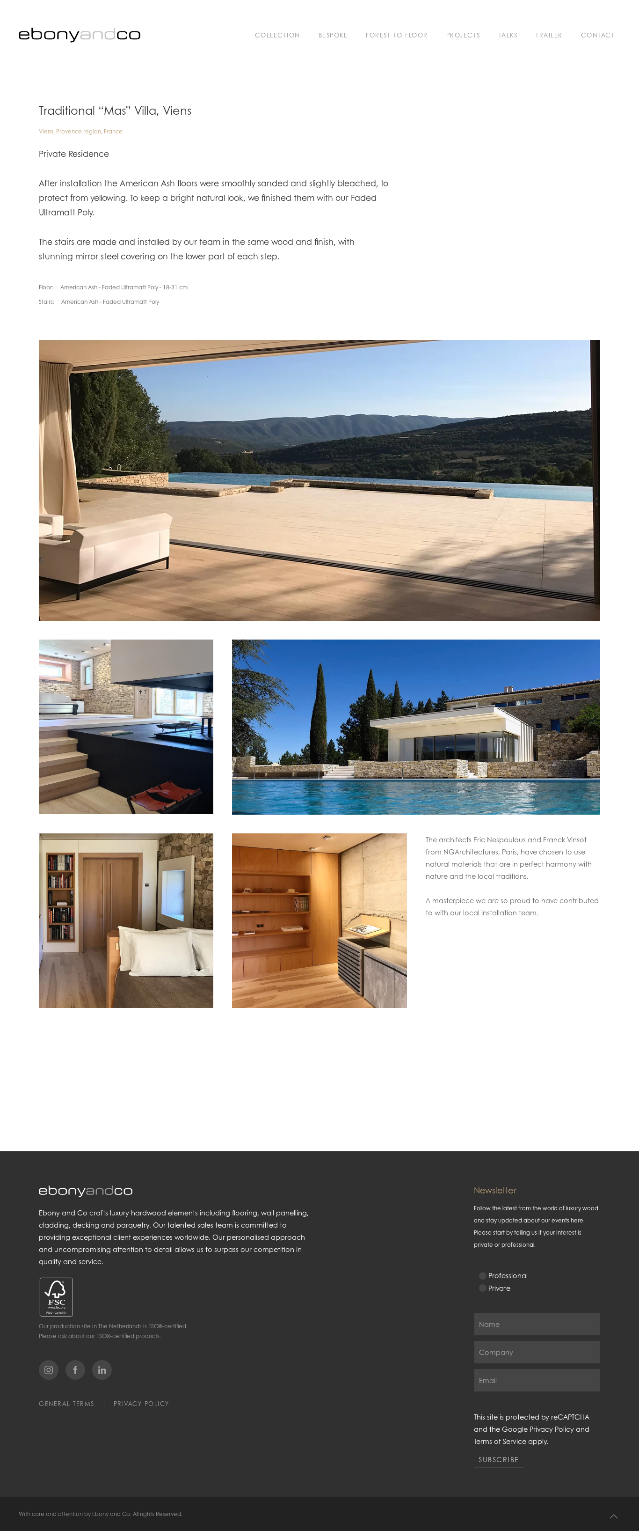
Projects (463, 34)
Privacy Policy (141, 1403)
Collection (277, 34)
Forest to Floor (397, 34)
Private (499, 1288)
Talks (508, 34)
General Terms (66, 1403)
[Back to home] (79, 35)
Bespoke (333, 34)
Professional (508, 1275)
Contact (598, 34)
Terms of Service (500, 1441)
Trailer (549, 34)
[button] (613, 1516)
